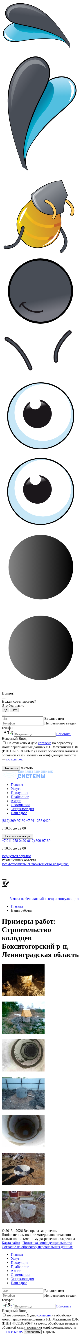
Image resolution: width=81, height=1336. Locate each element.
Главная (17, 785)
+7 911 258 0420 (38, 821)
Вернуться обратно (16, 856)
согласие (44, 743)
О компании (20, 805)
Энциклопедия (22, 809)
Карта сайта (11, 1243)
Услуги (16, 789)
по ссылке (14, 759)
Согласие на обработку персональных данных (37, 1247)
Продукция (19, 793)
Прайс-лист (20, 797)
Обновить (63, 734)
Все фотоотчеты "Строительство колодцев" (35, 864)
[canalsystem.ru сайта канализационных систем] (27, 777)
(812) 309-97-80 (14, 821)
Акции (16, 801)
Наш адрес (19, 813)
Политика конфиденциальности (47, 1243)
